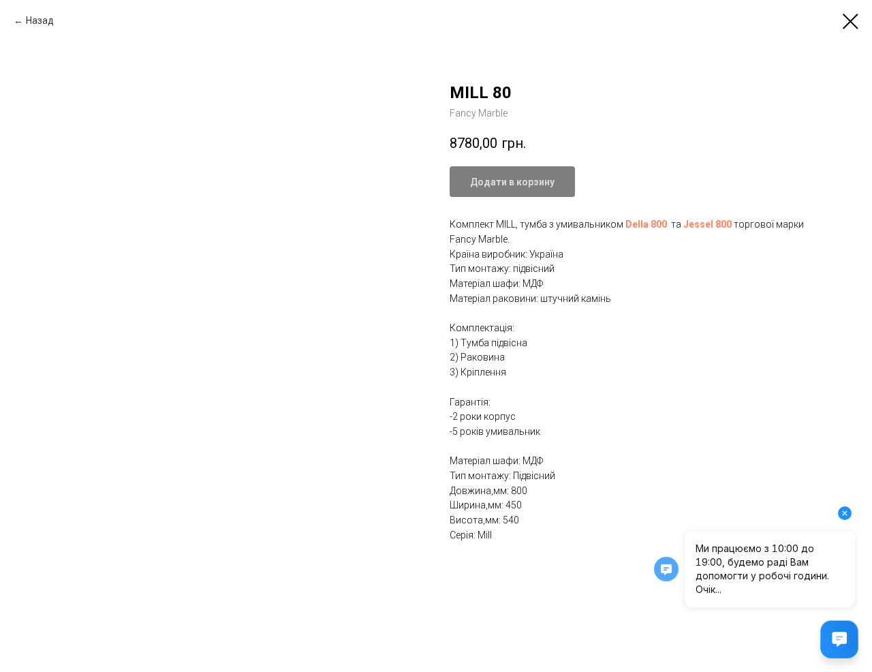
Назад (40, 20)
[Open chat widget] (839, 639)
